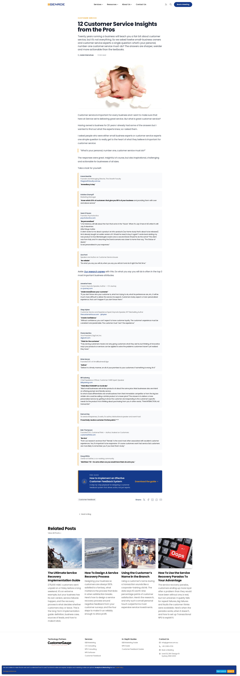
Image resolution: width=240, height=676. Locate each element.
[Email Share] (160, 499)
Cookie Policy (119, 667)
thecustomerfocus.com (90, 314)
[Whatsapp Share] (156, 499)
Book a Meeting (183, 4)
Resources (112, 4)
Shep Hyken (85, 310)
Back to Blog (86, 514)
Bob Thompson (86, 430)
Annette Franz (86, 283)
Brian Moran (85, 359)
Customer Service (87, 18)
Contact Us (141, 4)
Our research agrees (94, 271)
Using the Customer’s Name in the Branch (136, 575)
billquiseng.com (87, 382)
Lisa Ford (84, 255)
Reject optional (221, 671)
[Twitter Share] (144, 499)
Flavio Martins (86, 333)
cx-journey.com (87, 288)
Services (97, 4)
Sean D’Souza (86, 213)
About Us (126, 4)
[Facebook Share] (148, 499)
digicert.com (85, 338)
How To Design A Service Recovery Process (101, 575)
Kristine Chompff (87, 194)
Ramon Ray (85, 414)
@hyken (103, 314)
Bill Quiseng (85, 378)
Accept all (231, 671)
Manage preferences (9, 671)
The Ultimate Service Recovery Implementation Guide (64, 576)
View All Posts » (54, 533)
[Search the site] (170, 4)
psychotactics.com (88, 218)
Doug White (85, 456)
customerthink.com (88, 435)
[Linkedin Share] (152, 499)
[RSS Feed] (166, 4)
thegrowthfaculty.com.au (90, 181)
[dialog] (119, 670)
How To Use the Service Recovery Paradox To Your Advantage (174, 576)
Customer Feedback (87, 499)
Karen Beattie (86, 176)
